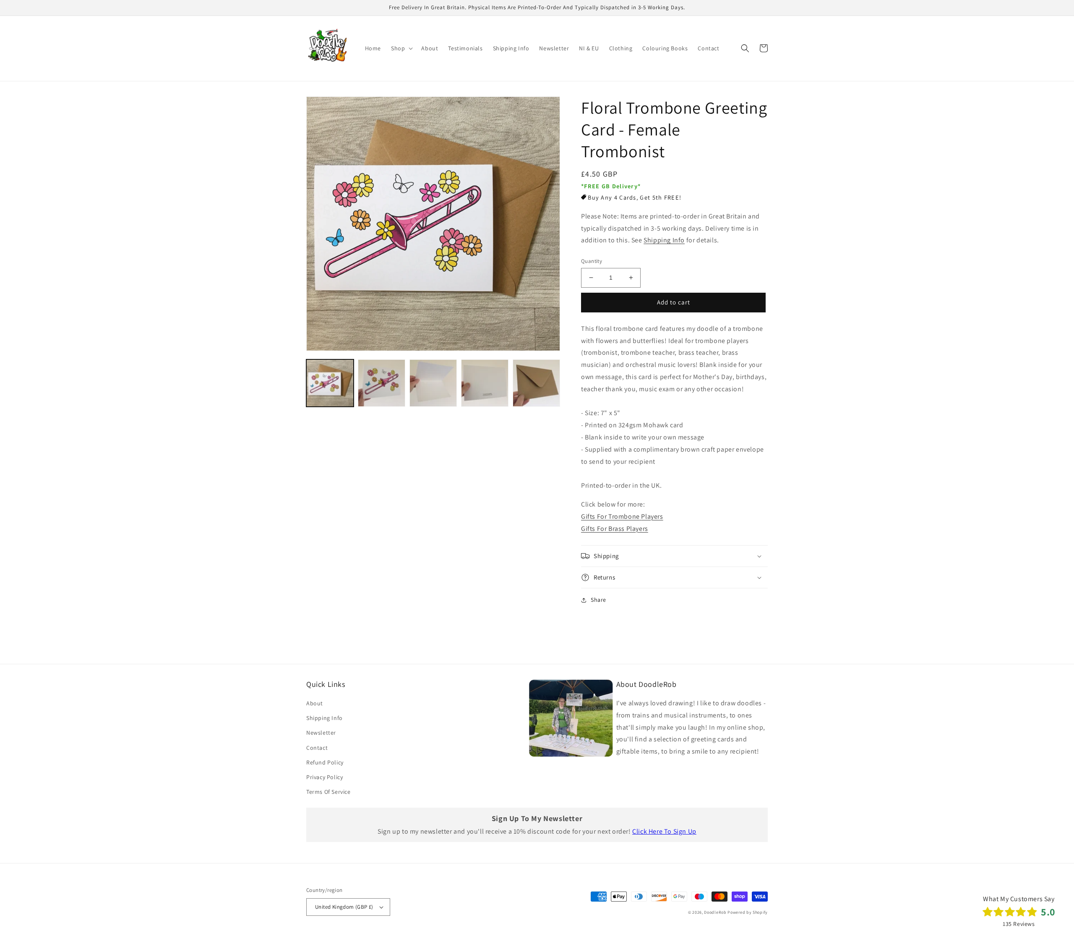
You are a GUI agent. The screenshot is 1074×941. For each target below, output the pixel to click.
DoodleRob (715, 912)
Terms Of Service (328, 791)
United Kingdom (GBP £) (344, 906)
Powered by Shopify (747, 912)
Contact (317, 747)
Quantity (591, 261)
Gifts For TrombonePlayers (622, 516)
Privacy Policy (324, 777)
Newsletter (321, 732)
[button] (401, 48)
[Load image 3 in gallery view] (433, 383)
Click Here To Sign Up (664, 831)
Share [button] (598, 599)
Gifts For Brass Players (614, 528)
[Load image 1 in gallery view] (330, 383)
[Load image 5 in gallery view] (536, 383)
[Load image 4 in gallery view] (484, 383)
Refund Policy (325, 762)
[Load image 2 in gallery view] (381, 383)
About (314, 703)
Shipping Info (664, 240)
